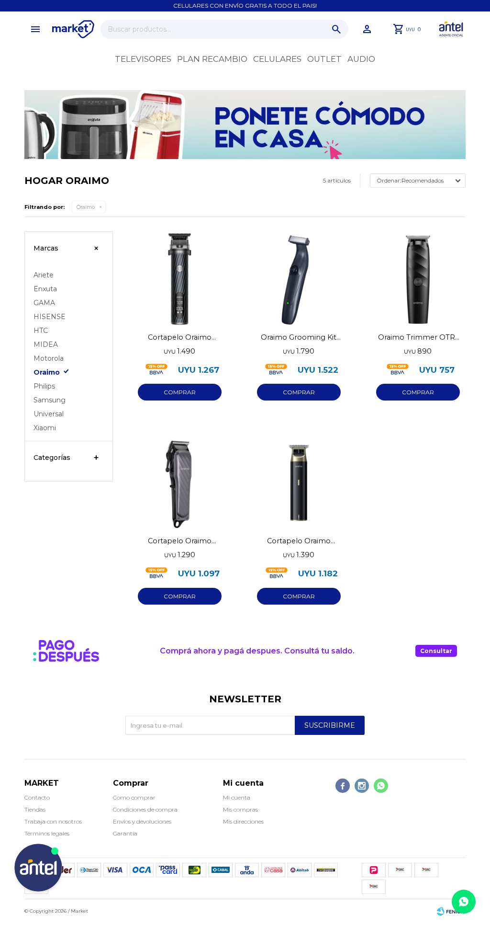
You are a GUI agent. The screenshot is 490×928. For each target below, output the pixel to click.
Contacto (37, 797)
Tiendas (34, 809)
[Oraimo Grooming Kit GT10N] (298, 279)
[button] (336, 29)
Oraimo (86, 207)
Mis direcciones (243, 821)
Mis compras (240, 809)
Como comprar (134, 797)
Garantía (125, 833)
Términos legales (46, 833)
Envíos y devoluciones (142, 821)
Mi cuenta (236, 797)
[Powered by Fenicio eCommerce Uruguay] (451, 911)
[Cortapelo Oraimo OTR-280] (179, 279)
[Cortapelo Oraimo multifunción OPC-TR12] (298, 482)
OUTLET (324, 59)
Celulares (277, 59)
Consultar (436, 650)
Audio (361, 59)
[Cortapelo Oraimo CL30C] (179, 482)
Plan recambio (212, 59)
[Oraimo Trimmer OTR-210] (418, 279)
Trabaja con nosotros (53, 821)
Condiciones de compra (145, 809)
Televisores (143, 59)
